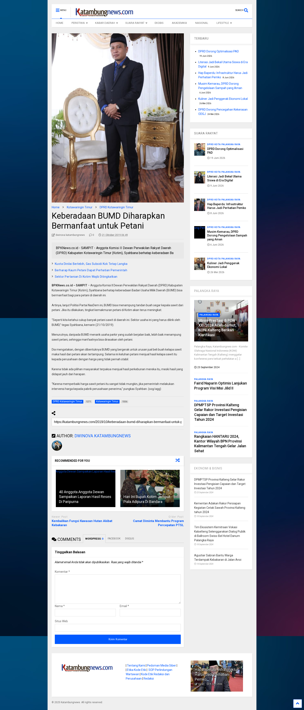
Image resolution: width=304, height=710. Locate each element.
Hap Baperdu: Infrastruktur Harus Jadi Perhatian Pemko (216, 674)
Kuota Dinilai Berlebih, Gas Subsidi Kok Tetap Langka (91, 263)
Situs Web (61, 621)
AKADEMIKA (179, 22)
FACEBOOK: (114, 538)
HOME (59, 22)
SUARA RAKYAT (134, 22)
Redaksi (149, 678)
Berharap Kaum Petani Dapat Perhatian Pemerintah (91, 270)
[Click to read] (150, 488)
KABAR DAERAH (105, 22)
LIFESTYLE (223, 22)
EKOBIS (159, 22)
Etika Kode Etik (136, 669)
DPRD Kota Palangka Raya (224, 144)
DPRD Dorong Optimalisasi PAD (218, 51)
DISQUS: (129, 538)
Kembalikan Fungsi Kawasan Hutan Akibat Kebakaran (82, 523)
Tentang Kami (136, 665)
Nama (60, 606)
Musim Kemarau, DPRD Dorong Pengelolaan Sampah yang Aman (227, 235)
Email (124, 606)
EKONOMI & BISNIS (208, 468)
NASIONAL (201, 22)
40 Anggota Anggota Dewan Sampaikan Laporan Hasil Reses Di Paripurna (85, 497)
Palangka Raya (209, 315)
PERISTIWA (78, 22)
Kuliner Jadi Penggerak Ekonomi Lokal (223, 98)
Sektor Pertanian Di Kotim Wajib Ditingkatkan (86, 276)
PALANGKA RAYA (206, 291)
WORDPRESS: (94, 538)
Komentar (62, 571)
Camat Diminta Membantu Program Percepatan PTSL (158, 523)
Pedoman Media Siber (161, 665)
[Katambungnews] (102, 15)
